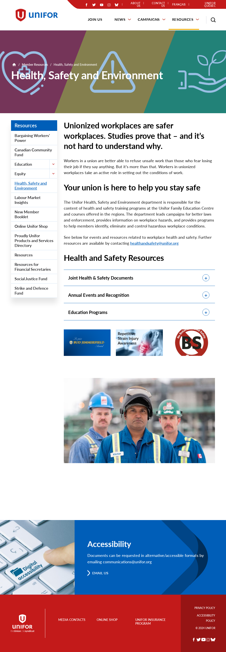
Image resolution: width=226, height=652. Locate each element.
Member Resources (35, 64)
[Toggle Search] (211, 20)
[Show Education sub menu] (53, 164)
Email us (100, 573)
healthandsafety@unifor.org (154, 243)
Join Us (95, 19)
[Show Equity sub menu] (53, 173)
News (120, 19)
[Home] (38, 15)
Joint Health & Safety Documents (100, 277)
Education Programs (87, 312)
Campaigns (149, 19)
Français (179, 4)
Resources (183, 19)
